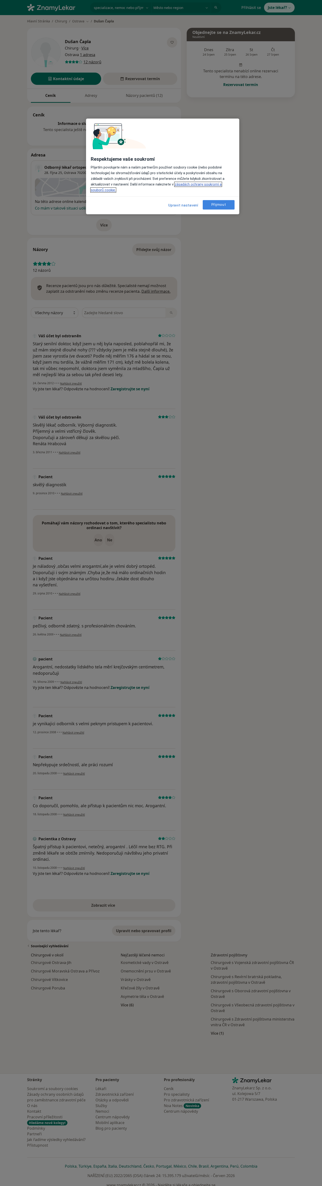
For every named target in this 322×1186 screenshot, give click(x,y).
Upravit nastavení (183, 205)
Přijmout (218, 205)
